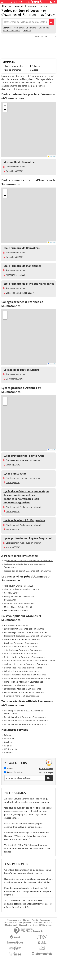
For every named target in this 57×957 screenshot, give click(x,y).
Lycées (35, 69)
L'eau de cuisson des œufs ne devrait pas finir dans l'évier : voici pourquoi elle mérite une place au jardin (27, 891)
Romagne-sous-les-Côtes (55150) (19, 596)
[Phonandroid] (42, 954)
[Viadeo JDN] (42, 948)
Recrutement (45, 920)
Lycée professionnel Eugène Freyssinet (27, 538)
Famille (9, 769)
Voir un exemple (46, 768)
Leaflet (52, 156)
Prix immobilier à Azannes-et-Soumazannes (24, 692)
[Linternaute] (14, 942)
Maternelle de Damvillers (19, 162)
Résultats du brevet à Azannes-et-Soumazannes (26, 720)
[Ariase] (14, 953)
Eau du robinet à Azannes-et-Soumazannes (24, 628)
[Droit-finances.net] (42, 942)
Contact (27, 920)
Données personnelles (14, 923)
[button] (5, 105)
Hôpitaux (8, 752)
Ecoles (9, 6)
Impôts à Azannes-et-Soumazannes (20, 653)
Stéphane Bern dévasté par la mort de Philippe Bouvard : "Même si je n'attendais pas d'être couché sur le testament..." (26, 836)
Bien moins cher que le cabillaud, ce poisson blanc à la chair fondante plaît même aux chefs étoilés (28, 880)
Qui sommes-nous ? (14, 920)
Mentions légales (11, 925)
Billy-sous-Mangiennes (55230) (20, 292)
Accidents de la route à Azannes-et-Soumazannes (27, 664)
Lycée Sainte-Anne (15, 473)
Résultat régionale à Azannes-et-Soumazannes (25, 632)
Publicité (35, 920)
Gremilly (27, 30)
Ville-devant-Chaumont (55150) (18, 585)
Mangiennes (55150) (15, 274)
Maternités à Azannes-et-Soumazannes (22, 639)
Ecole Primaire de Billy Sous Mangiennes (28, 283)
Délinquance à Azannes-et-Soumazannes (23, 667)
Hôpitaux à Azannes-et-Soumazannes (21, 696)
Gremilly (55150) (11, 592)
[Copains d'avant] (14, 948)
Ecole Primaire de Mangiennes (22, 265)
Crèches (8, 742)
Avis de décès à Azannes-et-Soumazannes (23, 650)
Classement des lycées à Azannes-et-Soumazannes (27, 636)
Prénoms (8, 735)
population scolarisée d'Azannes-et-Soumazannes (29, 560)
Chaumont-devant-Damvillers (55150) (21, 589)
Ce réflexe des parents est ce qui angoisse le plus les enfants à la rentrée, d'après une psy (27, 871)
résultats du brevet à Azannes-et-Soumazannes (29, 571)
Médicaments (10, 749)
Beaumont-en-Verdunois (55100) (19, 603)
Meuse (44, 6)
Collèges (36, 66)
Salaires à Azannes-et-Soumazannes (21, 646)
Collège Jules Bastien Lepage (21, 369)
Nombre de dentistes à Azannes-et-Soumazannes (27, 678)
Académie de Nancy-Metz (27, 6)
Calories (8, 745)
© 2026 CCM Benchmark (42, 925)
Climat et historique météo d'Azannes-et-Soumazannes (29, 660)
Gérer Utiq (48, 923)
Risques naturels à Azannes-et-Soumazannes (25, 674)
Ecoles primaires (13, 69)
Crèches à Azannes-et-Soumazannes (21, 643)
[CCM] (14, 937)
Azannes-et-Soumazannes (16, 625)
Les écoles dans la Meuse (16, 610)
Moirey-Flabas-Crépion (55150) (18, 607)
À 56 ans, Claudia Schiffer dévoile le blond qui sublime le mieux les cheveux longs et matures (26, 800)
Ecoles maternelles (14, 66)
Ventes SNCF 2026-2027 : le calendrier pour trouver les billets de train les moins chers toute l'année (27, 848)
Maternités (9, 738)
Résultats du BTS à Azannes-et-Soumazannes (25, 724)
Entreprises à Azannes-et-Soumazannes (22, 688)
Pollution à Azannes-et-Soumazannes (21, 671)
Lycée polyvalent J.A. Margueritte (24, 520)
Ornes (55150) (10, 600)
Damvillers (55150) (14, 171)
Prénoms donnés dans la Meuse (19, 685)
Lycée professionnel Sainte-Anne (23, 455)
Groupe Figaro (25, 925)
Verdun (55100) (13, 464)
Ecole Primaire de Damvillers (21, 248)
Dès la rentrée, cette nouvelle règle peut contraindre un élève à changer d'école (23, 825)
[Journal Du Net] (42, 937)
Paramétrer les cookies (33, 923)
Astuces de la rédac (14, 772)
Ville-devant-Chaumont (25, 27)
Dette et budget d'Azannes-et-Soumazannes (24, 657)
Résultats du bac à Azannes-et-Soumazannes (25, 717)
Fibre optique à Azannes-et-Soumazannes (23, 681)
